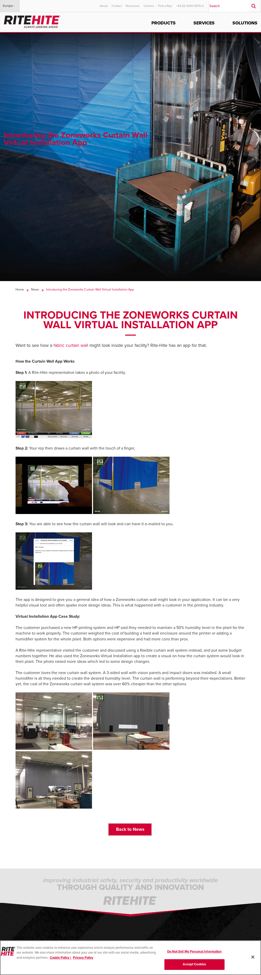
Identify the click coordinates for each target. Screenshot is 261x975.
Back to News (130, 829)
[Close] (252, 957)
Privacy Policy (83, 958)
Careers (148, 6)
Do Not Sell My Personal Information (194, 952)
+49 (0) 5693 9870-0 (190, 6)
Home (20, 289)
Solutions (244, 23)
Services (204, 23)
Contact (117, 6)
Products (163, 23)
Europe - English (9, 8)
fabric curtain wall (70, 345)
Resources (132, 6)
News (35, 289)
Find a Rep (165, 6)
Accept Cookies (194, 964)
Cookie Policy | (61, 958)
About (104, 6)
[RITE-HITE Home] (32, 20)
